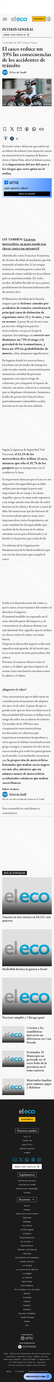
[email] (19, 129)
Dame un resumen (27, 194)
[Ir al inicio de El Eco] (19, 18)
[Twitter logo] (20, 1161)
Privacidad (19, 1371)
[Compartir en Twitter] (12, 129)
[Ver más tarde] (4, 129)
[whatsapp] (34, 129)
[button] (5, 138)
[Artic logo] (27, 1336)
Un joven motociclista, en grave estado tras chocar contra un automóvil (24, 243)
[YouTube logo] (14, 1161)
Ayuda (8, 1371)
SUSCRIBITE (39, 19)
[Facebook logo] (33, 1161)
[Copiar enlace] (41, 129)
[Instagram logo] (39, 1161)
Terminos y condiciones (38, 1371)
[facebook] (26, 129)
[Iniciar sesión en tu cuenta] (49, 18)
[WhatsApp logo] (27, 1161)
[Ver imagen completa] (49, 82)
